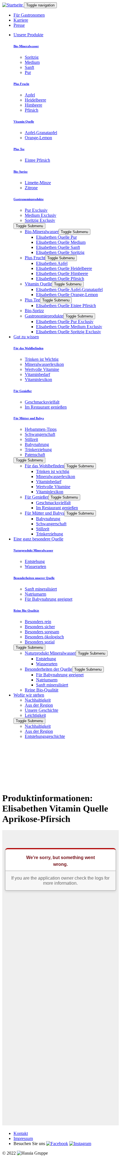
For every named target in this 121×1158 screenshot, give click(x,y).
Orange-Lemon (38, 137)
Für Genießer (36, 497)
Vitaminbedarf (37, 374)
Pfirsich (31, 110)
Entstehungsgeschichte (45, 736)
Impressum (23, 1138)
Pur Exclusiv (36, 210)
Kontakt (21, 1133)
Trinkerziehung (38, 449)
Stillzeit (31, 439)
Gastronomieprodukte (44, 316)
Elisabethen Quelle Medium (61, 242)
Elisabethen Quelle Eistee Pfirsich (66, 305)
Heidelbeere (35, 100)
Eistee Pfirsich (37, 160)
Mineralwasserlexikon (44, 364)
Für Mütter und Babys (44, 513)
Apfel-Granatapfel (41, 132)
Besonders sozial (40, 641)
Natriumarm (35, 594)
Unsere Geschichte (41, 710)
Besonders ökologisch (44, 636)
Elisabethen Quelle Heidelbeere (64, 268)
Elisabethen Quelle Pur (56, 237)
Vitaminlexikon (38, 379)
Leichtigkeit (35, 715)
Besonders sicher (40, 626)
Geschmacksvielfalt (42, 402)
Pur (28, 72)
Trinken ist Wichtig (42, 359)
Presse (19, 25)
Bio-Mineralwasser (42, 231)
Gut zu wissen (26, 336)
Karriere (21, 20)
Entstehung (35, 561)
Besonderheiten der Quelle (48, 669)
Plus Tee (32, 300)
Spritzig (32, 57)
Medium (32, 62)
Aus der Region (39, 705)
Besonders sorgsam (42, 631)
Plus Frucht (35, 257)
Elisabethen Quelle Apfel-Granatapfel (69, 289)
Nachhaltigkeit (38, 700)
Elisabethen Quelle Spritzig (60, 252)
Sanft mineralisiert (41, 589)
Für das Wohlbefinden (44, 465)
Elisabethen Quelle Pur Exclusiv (64, 321)
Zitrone (31, 187)
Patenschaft (35, 454)
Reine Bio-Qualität (41, 690)
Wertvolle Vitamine (42, 369)
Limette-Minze (38, 182)
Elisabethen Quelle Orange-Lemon (67, 294)
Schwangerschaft (40, 434)
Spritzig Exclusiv (40, 220)
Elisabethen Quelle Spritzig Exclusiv (68, 331)
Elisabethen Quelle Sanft (58, 247)
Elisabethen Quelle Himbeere (62, 273)
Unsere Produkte (28, 34)
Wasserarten (35, 566)
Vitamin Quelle (38, 283)
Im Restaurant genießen (46, 407)
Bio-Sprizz (34, 310)
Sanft (29, 67)
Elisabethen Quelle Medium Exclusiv (69, 326)
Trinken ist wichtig (52, 471)
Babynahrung (37, 444)
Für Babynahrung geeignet (48, 599)
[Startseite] (13, 5)
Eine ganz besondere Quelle (38, 539)
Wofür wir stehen (29, 695)
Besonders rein (38, 621)
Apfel (30, 95)
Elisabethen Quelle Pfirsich (60, 278)
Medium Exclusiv (40, 215)
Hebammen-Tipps (41, 429)
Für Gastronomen (29, 15)
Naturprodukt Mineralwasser (50, 653)
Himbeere (33, 105)
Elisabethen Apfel (52, 263)
